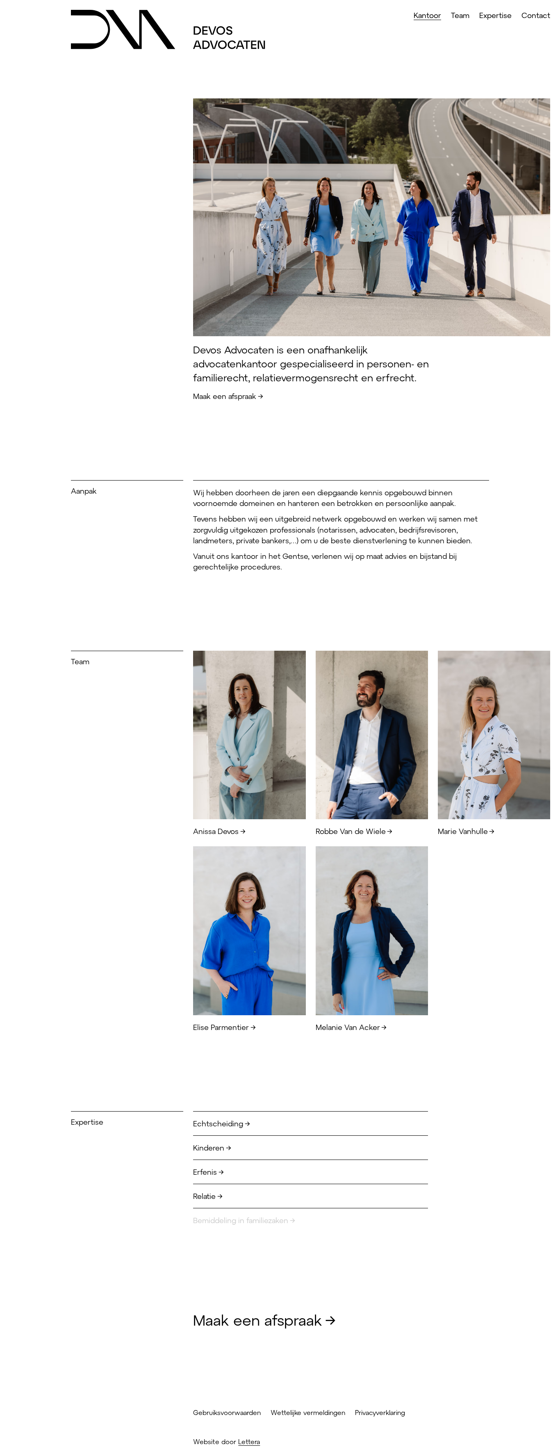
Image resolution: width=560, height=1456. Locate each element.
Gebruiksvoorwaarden (227, 1412)
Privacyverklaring (380, 1412)
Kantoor (427, 15)
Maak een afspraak (224, 396)
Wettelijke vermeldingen (308, 1412)
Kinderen (208, 1147)
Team (460, 15)
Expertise (495, 15)
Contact (535, 15)
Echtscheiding (218, 1123)
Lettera (249, 1441)
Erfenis (205, 1171)
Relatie (204, 1196)
